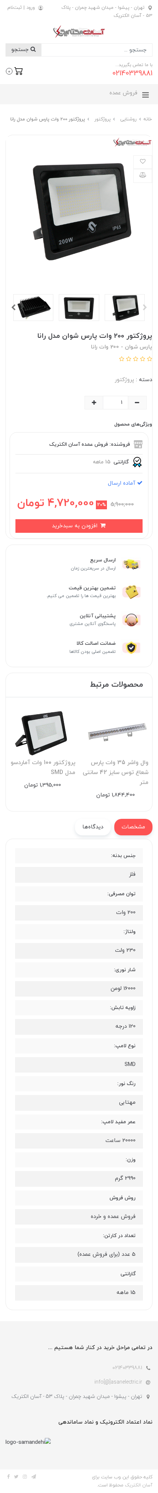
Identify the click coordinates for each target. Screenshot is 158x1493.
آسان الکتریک (138, 1485)
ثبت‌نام (14, 7)
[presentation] (144, 307)
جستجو (20, 50)
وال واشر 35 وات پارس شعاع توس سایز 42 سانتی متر (115, 773)
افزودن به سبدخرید (75, 526)
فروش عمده (123, 93)
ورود (30, 7)
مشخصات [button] (133, 827)
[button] (15, 70)
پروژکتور (124, 380)
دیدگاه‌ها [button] (92, 827)
